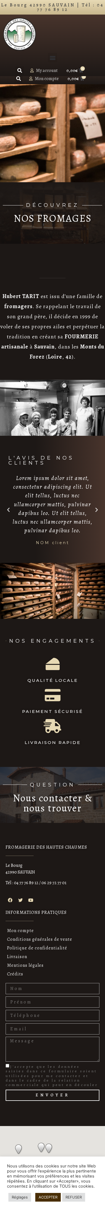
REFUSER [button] (74, 1197)
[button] (52, 57)
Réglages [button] (20, 1197)
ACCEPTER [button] (48, 1197)
